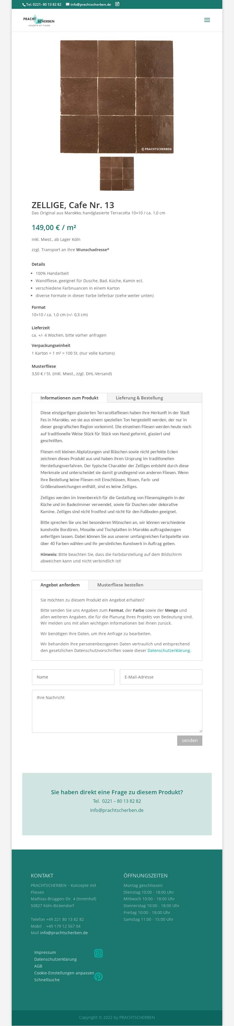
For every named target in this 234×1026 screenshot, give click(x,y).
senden (190, 740)
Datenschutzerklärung (169, 650)
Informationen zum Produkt (69, 398)
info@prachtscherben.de (64, 932)
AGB (38, 966)
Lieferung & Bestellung (139, 398)
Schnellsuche (47, 979)
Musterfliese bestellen (120, 585)
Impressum (45, 952)
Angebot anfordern (60, 585)
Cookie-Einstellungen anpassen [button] (64, 973)
